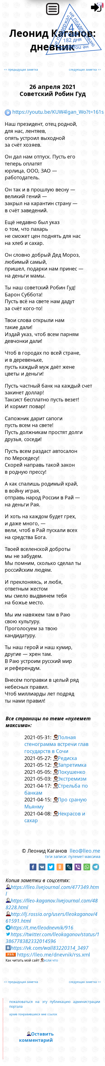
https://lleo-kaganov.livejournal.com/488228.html (52, 904)
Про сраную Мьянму (55, 803)
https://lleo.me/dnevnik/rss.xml (53, 954)
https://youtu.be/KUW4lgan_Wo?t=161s (58, 111)
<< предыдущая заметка (21, 69)
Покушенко (71, 771)
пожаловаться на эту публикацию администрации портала (54, 1004)
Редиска (67, 758)
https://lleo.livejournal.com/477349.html (52, 890)
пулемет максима (84, 856)
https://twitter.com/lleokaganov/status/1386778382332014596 (52, 937)
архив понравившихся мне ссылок (33, 1014)
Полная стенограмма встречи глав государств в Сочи (56, 744)
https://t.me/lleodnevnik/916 (42, 927)
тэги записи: (56, 856)
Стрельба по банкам (56, 789)
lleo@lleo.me (85, 850)
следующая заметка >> (85, 69)
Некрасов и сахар (54, 817)
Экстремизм (72, 778)
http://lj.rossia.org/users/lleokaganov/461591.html (51, 917)
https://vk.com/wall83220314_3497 (49, 947)
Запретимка (72, 764)
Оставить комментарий (36, 1037)
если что (51, 960)
